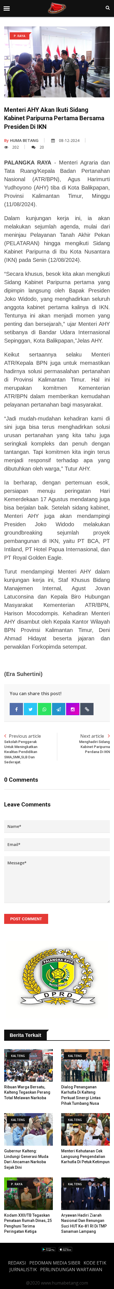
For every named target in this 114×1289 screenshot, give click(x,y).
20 (42, 147)
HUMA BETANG (21, 140)
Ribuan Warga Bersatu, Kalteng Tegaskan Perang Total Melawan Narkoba (27, 1092)
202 (15, 147)
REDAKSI (17, 1263)
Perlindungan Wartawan (71, 1269)
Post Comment (26, 919)
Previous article (22, 748)
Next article (94, 743)
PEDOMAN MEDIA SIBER (54, 1263)
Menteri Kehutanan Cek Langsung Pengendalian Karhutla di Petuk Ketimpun (85, 1156)
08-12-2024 (69, 140)
